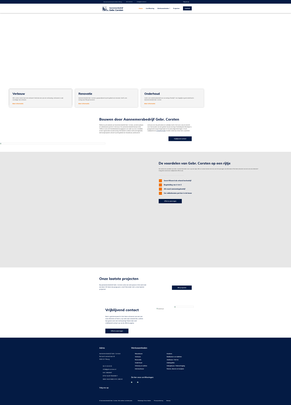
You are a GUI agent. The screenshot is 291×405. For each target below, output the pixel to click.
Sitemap (168, 400)
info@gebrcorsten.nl (141, 1)
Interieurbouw (139, 369)
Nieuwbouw (139, 353)
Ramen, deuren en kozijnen (175, 369)
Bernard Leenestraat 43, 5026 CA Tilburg (113, 2)
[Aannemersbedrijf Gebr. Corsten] (112, 8)
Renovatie (138, 360)
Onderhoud (138, 363)
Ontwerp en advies (141, 366)
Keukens (169, 353)
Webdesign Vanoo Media (144, 400)
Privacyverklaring (158, 400)
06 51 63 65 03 (129, 1)
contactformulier (161, 131)
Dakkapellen (171, 363)
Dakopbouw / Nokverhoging (176, 366)
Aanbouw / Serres (172, 360)
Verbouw (138, 357)
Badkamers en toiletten (174, 357)
